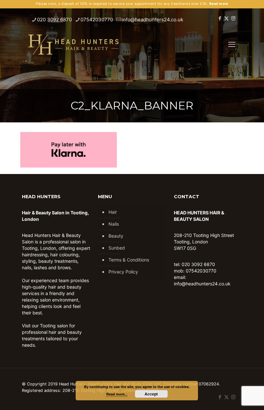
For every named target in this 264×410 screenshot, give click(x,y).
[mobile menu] (231, 44)
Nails (113, 224)
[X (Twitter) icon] (226, 18)
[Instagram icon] (233, 18)
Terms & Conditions (128, 259)
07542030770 (96, 19)
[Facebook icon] (219, 18)
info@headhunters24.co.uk (152, 19)
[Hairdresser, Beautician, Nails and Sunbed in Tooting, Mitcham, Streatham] (73, 44)
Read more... (116, 394)
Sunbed (116, 248)
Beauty (115, 236)
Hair (112, 212)
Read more (218, 4)
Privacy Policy (123, 271)
